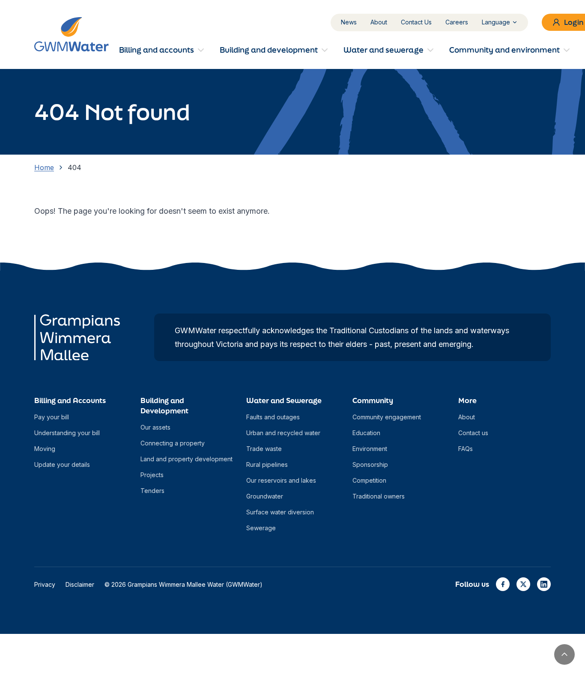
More (467, 400)
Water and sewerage (383, 50)
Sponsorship (370, 464)
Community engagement (386, 417)
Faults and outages (273, 417)
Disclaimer (80, 584)
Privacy (44, 584)
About (378, 22)
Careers (456, 22)
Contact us (473, 432)
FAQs (465, 448)
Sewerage (261, 528)
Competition (369, 480)
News (349, 22)
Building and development (269, 50)
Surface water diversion (280, 512)
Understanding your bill (67, 432)
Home (44, 167)
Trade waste (264, 448)
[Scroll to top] (564, 654)
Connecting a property (172, 443)
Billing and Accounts (70, 400)
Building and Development (164, 405)
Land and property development (186, 459)
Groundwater (264, 496)
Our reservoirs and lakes (281, 480)
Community (372, 400)
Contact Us (416, 22)
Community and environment (504, 50)
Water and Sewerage (284, 400)
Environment (369, 448)
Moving (44, 448)
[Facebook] (503, 584)
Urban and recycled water (283, 432)
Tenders (152, 490)
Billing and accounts (156, 50)
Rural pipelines (267, 464)
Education (366, 432)
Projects (152, 474)
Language (496, 22)
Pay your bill (51, 417)
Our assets (155, 427)
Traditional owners (378, 496)
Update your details (62, 464)
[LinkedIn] (544, 584)
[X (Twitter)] (523, 584)
